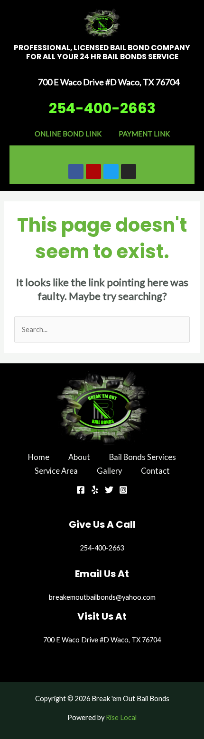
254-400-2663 (102, 108)
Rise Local (121, 717)
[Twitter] (109, 490)
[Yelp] (95, 490)
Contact (155, 470)
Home (38, 456)
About (79, 456)
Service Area (56, 470)
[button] (102, 152)
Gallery (109, 470)
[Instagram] (123, 490)
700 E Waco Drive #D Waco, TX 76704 (102, 640)
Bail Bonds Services (142, 456)
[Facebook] (80, 490)
